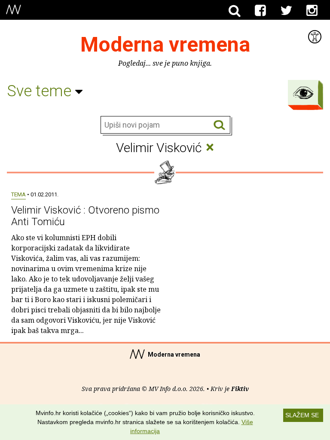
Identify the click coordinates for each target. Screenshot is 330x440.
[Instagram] (312, 11)
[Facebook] (260, 11)
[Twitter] (286, 11)
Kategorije (303, 93)
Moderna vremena (165, 44)
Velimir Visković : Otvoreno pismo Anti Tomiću (85, 215)
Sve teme (41, 91)
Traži (219, 125)
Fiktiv (240, 389)
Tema (18, 194)
